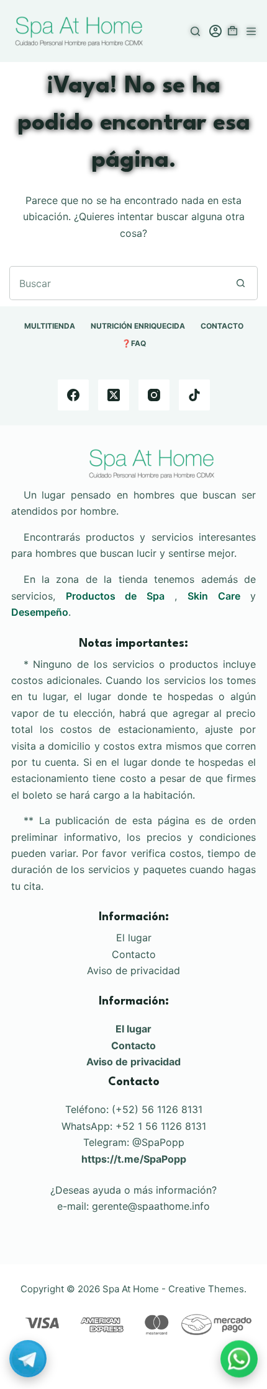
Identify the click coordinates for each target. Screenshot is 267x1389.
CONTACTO (222, 326)
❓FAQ (134, 343)
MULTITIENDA (49, 326)
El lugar (134, 937)
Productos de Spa (115, 596)
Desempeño (39, 612)
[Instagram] (154, 394)
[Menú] (251, 31)
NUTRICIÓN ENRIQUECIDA (138, 326)
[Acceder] (215, 31)
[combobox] (117, 283)
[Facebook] (73, 394)
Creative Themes (206, 1289)
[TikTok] (194, 394)
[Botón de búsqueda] (240, 283)
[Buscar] (195, 31)
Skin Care (214, 596)
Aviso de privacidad (133, 970)
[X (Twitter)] (113, 394)
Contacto (134, 954)
